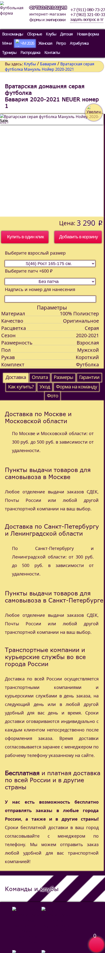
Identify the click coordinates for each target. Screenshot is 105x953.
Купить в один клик (25, 236)
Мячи (6, 43)
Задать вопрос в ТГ (86, 19)
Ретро (61, 43)
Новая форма (88, 34)
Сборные (34, 34)
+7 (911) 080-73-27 (87, 9)
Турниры (9, 52)
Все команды (12, 34)
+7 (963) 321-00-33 (87, 14)
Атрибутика (79, 43)
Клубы (51, 34)
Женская (45, 43)
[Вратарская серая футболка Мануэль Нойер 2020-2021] (52, 165)
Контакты (52, 52)
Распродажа (30, 52)
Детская (66, 34)
